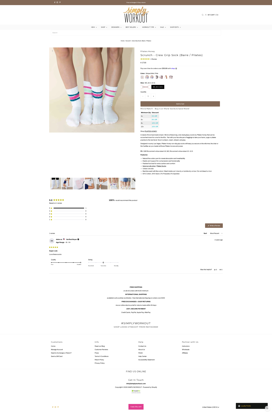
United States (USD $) (210, 407)
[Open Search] (202, 15)
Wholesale (185, 349)
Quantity (143, 92)
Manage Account (57, 349)
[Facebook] (55, 2)
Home (122, 41)
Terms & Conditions (101, 356)
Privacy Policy (100, 363)
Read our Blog (100, 346)
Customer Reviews (101, 349)
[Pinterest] (60, 2)
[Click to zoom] (131, 50)
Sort (205, 233)
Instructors (186, 346)
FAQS (140, 353)
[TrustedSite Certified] (136, 391)
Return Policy (99, 360)
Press (97, 353)
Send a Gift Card (56, 356)
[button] (148, 59)
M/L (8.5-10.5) (158, 87)
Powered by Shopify (150, 387)
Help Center (142, 356)
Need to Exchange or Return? (61, 353)
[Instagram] (57, 2)
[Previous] (52, 50)
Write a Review (216, 226)
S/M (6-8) (145, 87)
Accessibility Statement (146, 360)
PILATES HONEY (151, 131)
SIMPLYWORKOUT (135, 387)
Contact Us (142, 346)
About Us (141, 349)
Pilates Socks (161, 166)
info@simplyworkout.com (136, 383)
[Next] (57, 50)
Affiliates (185, 353)
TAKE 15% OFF (136, 407)
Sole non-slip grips (149, 166)
